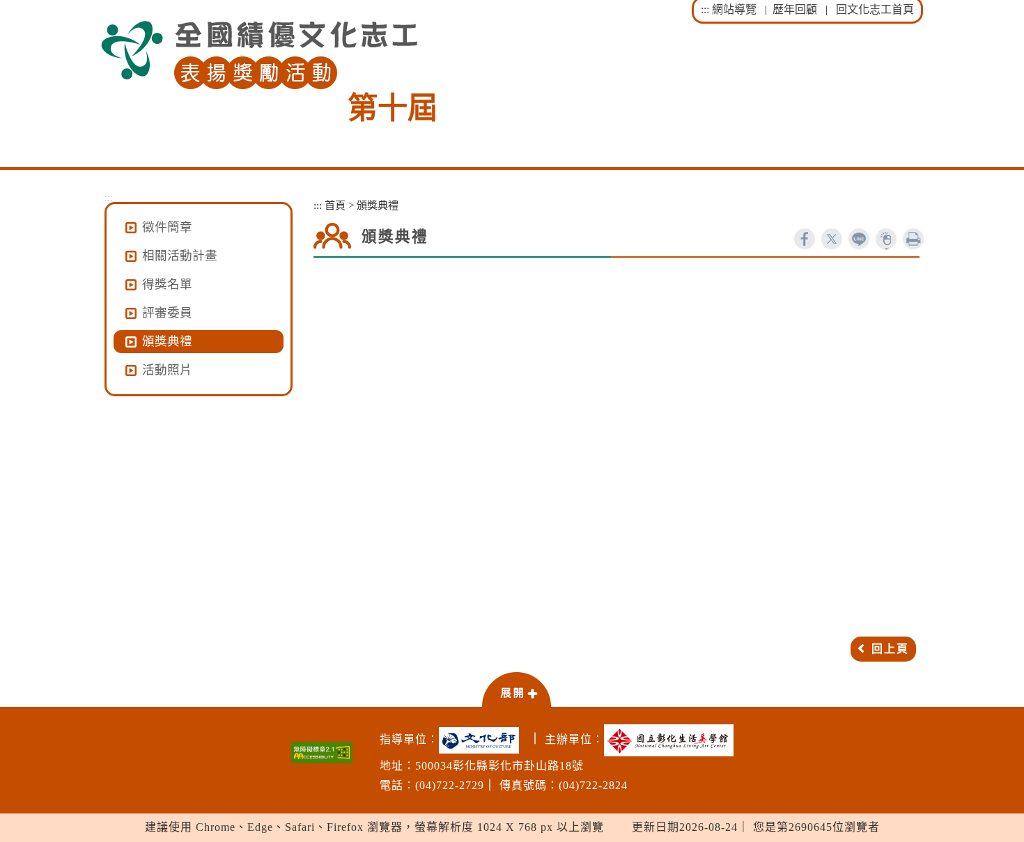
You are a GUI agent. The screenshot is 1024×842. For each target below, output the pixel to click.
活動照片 (167, 370)
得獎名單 (167, 284)
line (858, 238)
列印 (913, 238)
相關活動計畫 (179, 256)
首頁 (335, 205)
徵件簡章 (167, 227)
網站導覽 (734, 9)
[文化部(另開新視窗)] (482, 740)
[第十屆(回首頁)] (259, 55)
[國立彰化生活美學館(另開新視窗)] (672, 740)
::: (705, 9)
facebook (804, 238)
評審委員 (167, 313)
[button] (516, 689)
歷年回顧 (795, 9)
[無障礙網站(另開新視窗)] (321, 752)
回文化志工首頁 (875, 9)
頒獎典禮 (167, 341)
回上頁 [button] (890, 649)
